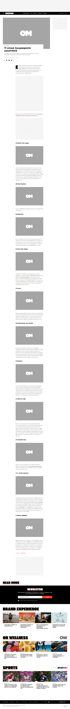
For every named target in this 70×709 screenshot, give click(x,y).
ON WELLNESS (15, 638)
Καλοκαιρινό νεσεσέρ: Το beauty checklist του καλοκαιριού (26, 626)
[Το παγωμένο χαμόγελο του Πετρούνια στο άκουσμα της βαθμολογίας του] (27, 676)
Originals (40, 13)
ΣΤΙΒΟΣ (54, 683)
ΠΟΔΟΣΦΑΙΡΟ (7, 683)
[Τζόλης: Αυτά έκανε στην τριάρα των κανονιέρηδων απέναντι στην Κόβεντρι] (11, 676)
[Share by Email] (11, 60)
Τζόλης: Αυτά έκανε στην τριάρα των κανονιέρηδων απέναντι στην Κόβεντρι (10, 686)
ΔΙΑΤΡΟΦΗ (55, 653)
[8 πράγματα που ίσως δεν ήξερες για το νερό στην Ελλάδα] (59, 617)
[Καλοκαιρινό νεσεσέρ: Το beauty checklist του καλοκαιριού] (27, 617)
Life (31, 13)
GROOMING (23, 553)
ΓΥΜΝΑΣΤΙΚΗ (23, 683)
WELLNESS (22, 653)
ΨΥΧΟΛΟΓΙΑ (6, 653)
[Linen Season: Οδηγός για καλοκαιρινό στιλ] (11, 617)
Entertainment (26, 13)
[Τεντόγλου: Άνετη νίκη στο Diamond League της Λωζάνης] (59, 676)
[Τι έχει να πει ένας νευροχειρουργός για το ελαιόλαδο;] (59, 646)
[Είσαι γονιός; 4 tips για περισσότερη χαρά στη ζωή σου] (43, 646)
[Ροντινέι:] (43, 676)
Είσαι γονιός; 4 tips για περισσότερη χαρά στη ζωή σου (42, 656)
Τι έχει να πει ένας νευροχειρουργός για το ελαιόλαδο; (58, 656)
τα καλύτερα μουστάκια (25, 276)
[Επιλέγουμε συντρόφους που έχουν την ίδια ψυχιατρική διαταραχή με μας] (11, 646)
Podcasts (45, 13)
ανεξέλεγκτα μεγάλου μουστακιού (35, 466)
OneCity (35, 13)
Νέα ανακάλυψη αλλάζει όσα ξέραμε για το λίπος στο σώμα (26, 656)
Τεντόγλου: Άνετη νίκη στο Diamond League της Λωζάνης (59, 686)
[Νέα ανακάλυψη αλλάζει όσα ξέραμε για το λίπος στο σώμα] (27, 646)
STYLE (17, 553)
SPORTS (10, 668)
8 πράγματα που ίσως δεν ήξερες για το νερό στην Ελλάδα (59, 626)
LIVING (37, 653)
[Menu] (3, 13)
